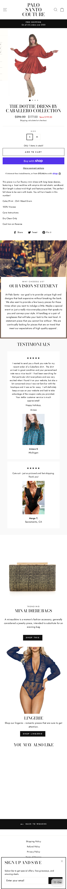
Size (33, 131)
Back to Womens (36, 824)
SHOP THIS (33, 637)
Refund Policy (33, 846)
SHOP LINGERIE (33, 734)
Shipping (24, 120)
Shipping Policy (33, 841)
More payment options (33, 168)
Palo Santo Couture (33, 9)
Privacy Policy (33, 851)
